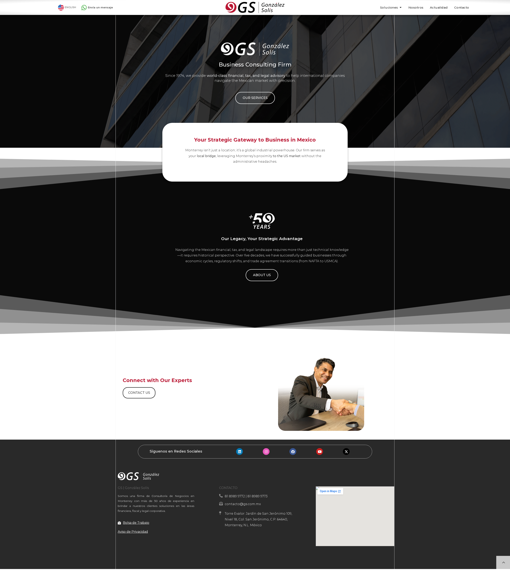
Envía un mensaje (100, 7)
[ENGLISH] (61, 8)
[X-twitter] (346, 451)
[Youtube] (319, 451)
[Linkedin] (239, 451)
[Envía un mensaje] (84, 8)
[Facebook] (292, 451)
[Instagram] (266, 451)
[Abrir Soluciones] (400, 7)
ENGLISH (70, 7)
